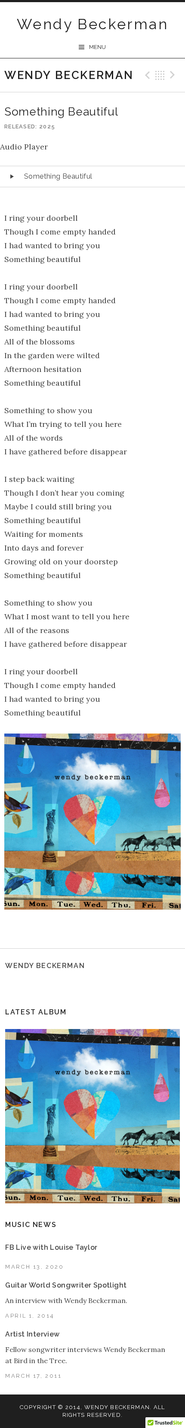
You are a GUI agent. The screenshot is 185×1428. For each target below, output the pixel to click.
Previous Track (146, 75)
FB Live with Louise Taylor (51, 1247)
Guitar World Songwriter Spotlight (65, 1285)
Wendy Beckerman (92, 24)
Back (160, 75)
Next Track (174, 75)
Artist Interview (32, 1334)
